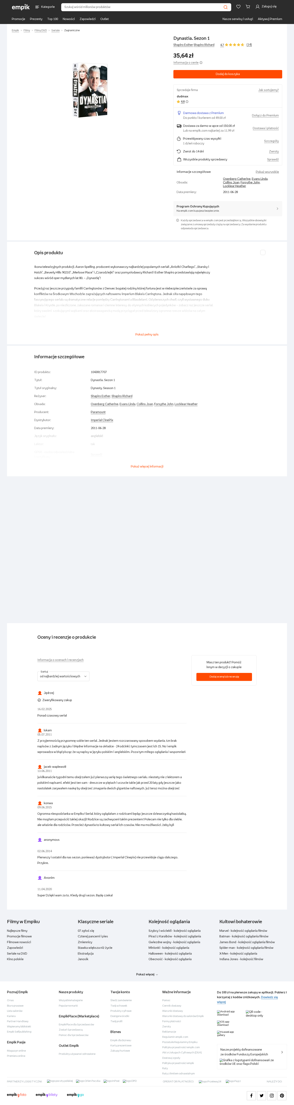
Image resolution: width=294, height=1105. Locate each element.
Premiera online (16, 1056)
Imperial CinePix (102, 420)
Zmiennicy (85, 942)
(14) (249, 44)
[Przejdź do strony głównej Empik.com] (21, 7)
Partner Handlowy (17, 1021)
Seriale (55, 30)
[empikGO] (75, 1095)
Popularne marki (68, 1006)
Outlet (104, 19)
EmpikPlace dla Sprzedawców (76, 1024)
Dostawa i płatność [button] (266, 128)
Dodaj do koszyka (228, 74)
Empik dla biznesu (120, 1040)
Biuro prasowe (15, 1006)
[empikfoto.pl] (16, 1095)
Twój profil (116, 1021)
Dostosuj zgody (171, 1058)
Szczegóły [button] (271, 141)
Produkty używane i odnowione (77, 1054)
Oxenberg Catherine (237, 178)
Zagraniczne (72, 30)
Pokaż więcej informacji (147, 466)
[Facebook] (251, 1095)
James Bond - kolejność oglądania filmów (247, 942)
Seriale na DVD (17, 953)
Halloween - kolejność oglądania (170, 953)
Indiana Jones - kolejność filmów (241, 959)
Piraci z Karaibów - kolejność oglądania (175, 936)
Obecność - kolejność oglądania (170, 959)
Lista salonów (14, 1011)
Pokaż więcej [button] (145, 974)
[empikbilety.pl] (47, 1095)
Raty (165, 1068)
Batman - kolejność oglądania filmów (243, 936)
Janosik (83, 959)
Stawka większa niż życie (95, 947)
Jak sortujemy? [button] (268, 90)
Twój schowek (118, 1006)
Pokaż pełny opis (147, 334)
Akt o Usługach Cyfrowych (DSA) (182, 1052)
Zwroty (166, 1026)
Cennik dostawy (171, 1006)
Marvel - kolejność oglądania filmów (243, 930)
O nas (10, 1000)
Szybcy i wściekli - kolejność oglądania (175, 930)
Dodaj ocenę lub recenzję (224, 677)
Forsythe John (250, 182)
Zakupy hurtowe (120, 1051)
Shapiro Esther (183, 44)
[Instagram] (271, 1095)
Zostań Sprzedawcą (71, 1030)
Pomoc (166, 1000)
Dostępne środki (119, 1016)
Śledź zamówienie (121, 1000)
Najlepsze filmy (17, 930)
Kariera (11, 1016)
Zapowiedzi (88, 19)
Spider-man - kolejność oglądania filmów (246, 947)
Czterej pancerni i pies (93, 936)
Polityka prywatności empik (178, 1063)
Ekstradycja (86, 953)
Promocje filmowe (19, 936)
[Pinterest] (281, 1095)
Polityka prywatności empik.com (181, 1047)
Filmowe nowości (19, 942)
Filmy (27, 30)
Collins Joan (231, 182)
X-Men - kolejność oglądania (238, 953)
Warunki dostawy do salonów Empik (183, 1016)
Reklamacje (169, 1032)
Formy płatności (171, 1021)
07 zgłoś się (86, 930)
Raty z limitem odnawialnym (178, 1073)
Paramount (98, 412)
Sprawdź (273, 159)
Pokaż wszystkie (267, 171)
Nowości (69, 19)
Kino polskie (15, 959)
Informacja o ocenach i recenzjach (60, 660)
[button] (88, 89)
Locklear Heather (234, 186)
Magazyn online (16, 1051)
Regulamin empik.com (175, 1037)
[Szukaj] (225, 7)
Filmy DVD (41, 30)
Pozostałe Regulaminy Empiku (180, 1042)
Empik (15, 30)
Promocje (18, 19)
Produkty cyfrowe (120, 1011)
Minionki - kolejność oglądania (169, 947)
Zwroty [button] (274, 151)
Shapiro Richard (204, 44)
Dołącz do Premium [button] (265, 115)
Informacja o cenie (186, 62)
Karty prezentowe (120, 1045)
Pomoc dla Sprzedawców (73, 1035)
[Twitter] (261, 1095)
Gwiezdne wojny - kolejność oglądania (174, 942)
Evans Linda (260, 178)
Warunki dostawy (172, 1011)
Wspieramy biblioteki (19, 1026)
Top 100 (52, 19)
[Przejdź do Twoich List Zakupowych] (238, 6)
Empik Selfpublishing (19, 1032)
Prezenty (36, 19)
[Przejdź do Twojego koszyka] (249, 6)
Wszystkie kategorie (71, 1000)
